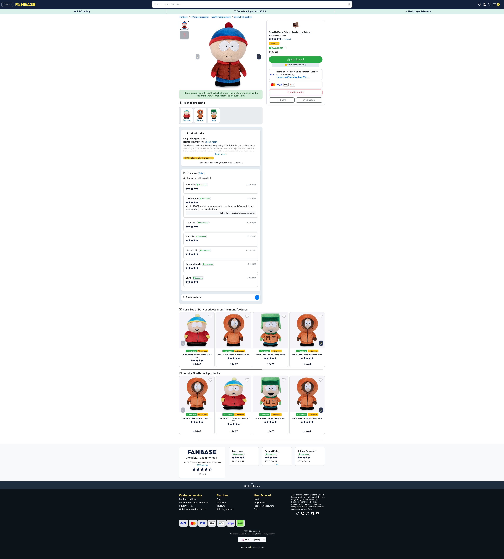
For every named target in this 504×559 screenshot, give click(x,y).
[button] (258, 57)
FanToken (221, 502)
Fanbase (184, 17)
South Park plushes (243, 17)
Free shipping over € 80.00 (251, 11)
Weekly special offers (419, 11)
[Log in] (484, 4)
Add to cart (297, 59)
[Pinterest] (302, 513)
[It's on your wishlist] (210, 316)
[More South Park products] (295, 25)
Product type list (257, 547)
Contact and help (187, 499)
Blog (219, 499)
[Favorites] (490, 4)
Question (310, 100)
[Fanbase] (25, 4)
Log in (257, 499)
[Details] (257, 297)
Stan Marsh (211, 142)
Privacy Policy (186, 506)
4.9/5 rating (83, 11)
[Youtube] (317, 513)
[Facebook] (312, 513)
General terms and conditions (193, 502)
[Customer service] (479, 4)
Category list (245, 547)
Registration (260, 502)
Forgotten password (264, 506)
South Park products (221, 17)
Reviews (221, 506)
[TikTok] (297, 513)
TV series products (199, 17)
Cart (256, 509)
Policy (201, 173)
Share (283, 100)
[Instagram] (307, 513)
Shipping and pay (225, 509)
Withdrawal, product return (192, 509)
